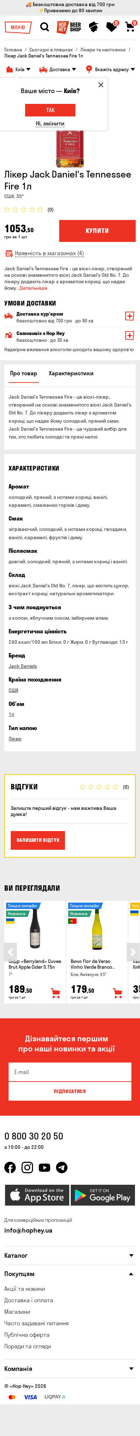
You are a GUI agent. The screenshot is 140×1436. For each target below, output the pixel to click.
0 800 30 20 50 (33, 1136)
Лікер (15, 738)
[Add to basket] (55, 993)
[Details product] (35, 927)
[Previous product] (10, 952)
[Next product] (133, 952)
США (13, 690)
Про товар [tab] (23, 373)
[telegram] (61, 1167)
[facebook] (10, 1167)
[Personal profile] (93, 27)
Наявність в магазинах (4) (49, 253)
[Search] (44, 27)
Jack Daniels (23, 666)
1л (11, 714)
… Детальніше (31, 288)
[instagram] (27, 1167)
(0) (50, 210)
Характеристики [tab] (71, 373)
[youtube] (44, 1167)
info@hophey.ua (28, 1230)
